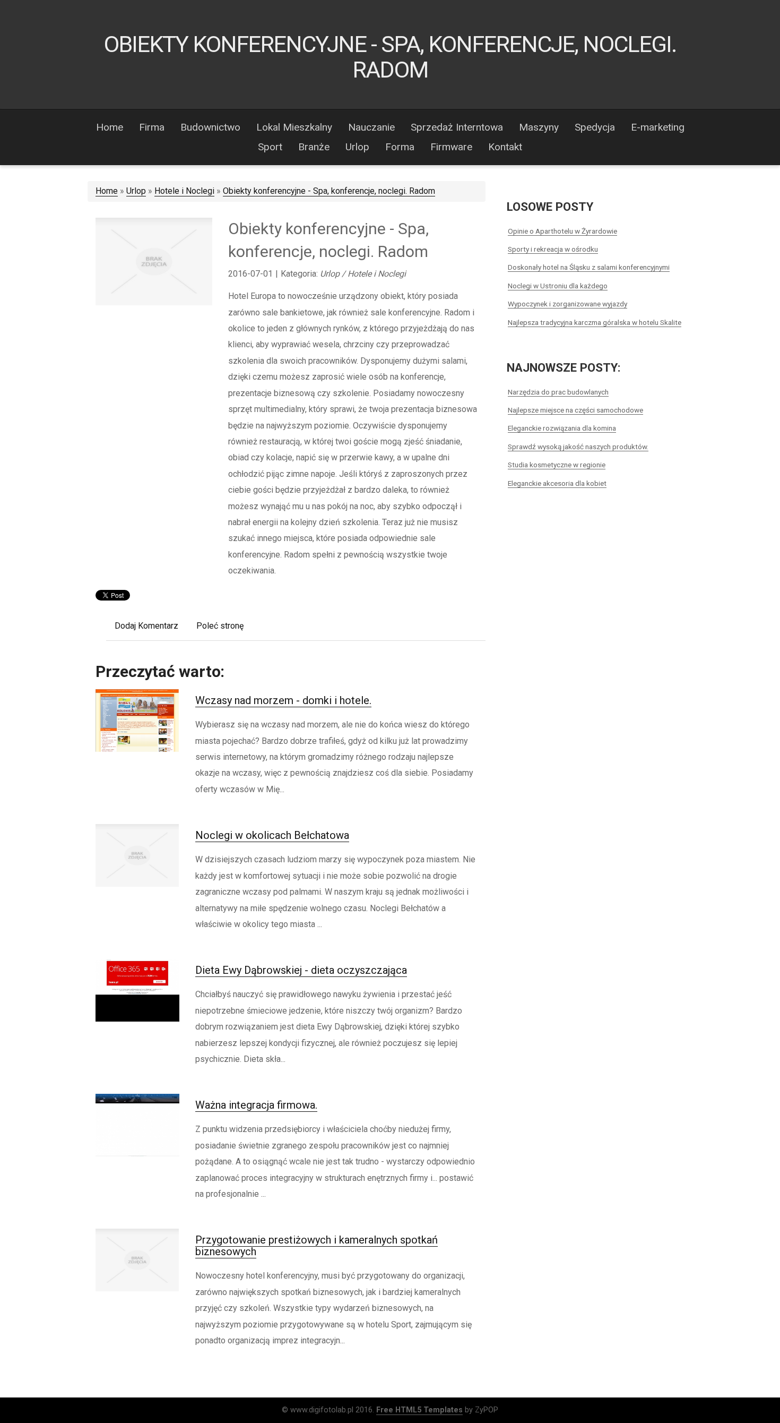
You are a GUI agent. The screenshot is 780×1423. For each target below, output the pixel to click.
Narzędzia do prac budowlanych (558, 392)
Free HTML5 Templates (419, 1410)
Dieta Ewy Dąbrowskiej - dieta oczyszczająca (301, 970)
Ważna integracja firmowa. (256, 1105)
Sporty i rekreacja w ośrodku (553, 249)
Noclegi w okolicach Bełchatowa (272, 835)
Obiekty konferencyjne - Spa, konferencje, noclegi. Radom (329, 191)
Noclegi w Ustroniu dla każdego (558, 285)
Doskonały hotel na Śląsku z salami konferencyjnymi (589, 267)
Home (107, 191)
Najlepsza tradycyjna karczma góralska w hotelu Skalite (594, 322)
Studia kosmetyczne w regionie (556, 464)
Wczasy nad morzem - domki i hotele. (283, 700)
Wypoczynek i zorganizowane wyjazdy (567, 303)
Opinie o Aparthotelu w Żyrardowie (562, 231)
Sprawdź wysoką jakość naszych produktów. (578, 446)
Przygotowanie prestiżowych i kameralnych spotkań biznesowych (316, 1245)
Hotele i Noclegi (184, 191)
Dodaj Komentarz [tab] (146, 626)
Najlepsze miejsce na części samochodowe (575, 410)
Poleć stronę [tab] (220, 626)
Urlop (136, 191)
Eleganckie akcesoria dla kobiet (557, 483)
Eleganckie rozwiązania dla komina (562, 428)
